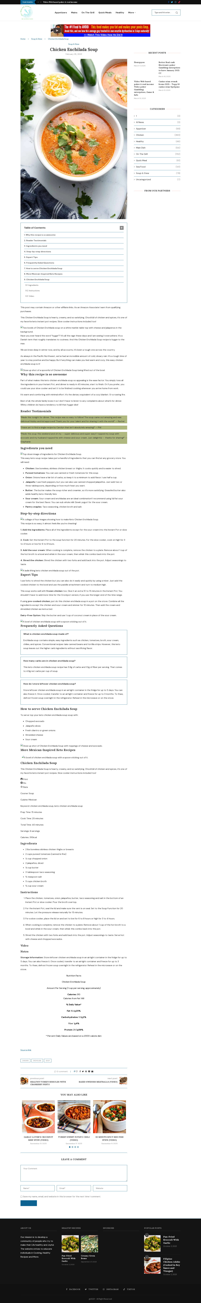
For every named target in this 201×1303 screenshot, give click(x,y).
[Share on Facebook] (80, 1071)
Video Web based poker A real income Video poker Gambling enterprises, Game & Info (144, 88)
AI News (158, 122)
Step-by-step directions (38, 251)
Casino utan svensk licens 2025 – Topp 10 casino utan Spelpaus (169, 84)
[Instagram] (175, 2)
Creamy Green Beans (88, 1257)
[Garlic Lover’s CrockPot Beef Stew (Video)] (38, 1116)
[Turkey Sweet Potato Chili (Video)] (74, 1116)
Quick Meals (105, 12)
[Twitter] (172, 2)
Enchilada (37, 1061)
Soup (48, 1061)
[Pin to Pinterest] (86, 1071)
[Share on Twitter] (83, 1071)
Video (31, 296)
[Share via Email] (92, 1071)
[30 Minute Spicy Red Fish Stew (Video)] (109, 1116)
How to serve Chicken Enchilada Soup (44, 268)
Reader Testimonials (36, 240)
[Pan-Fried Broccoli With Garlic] (70, 1243)
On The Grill (87, 12)
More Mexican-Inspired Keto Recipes (44, 274)
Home (23, 39)
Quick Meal (158, 160)
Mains (74, 12)
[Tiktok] (179, 2)
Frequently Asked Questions (40, 263)
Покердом (139, 62)
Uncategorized (158, 179)
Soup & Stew (36, 39)
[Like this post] (77, 1071)
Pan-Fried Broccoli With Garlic (68, 1258)
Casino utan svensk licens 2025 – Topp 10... (62, 2)
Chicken (25, 1061)
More (131, 12)
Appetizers (61, 12)
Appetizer (158, 128)
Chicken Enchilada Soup (37, 279)
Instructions (34, 290)
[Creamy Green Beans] (89, 1243)
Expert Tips (32, 257)
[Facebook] (168, 2)
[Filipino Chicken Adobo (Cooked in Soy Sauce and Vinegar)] (152, 1265)
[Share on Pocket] (89, 1071)
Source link (26, 1050)
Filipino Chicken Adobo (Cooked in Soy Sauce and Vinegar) (171, 1264)
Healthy (120, 12)
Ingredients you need (36, 246)
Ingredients (33, 285)
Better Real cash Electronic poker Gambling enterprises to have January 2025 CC (169, 67)
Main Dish (158, 147)
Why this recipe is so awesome (41, 235)
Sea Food (158, 166)
